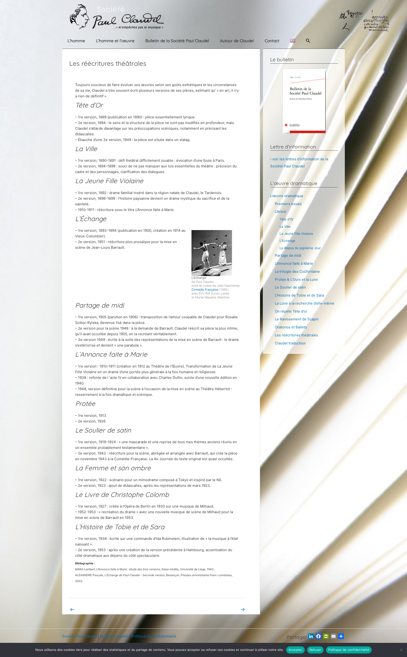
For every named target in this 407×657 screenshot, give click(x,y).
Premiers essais (288, 204)
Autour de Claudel (237, 40)
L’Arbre (280, 211)
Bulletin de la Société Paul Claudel (177, 40)
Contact (272, 40)
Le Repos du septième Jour (300, 248)
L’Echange (287, 241)
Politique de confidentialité (153, 636)
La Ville (285, 226)
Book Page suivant (226, 609)
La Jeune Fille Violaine (296, 234)
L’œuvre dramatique (286, 196)
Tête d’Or (286, 219)
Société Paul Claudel (79, 636)
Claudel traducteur (290, 343)
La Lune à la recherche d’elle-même (304, 303)
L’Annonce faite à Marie (294, 263)
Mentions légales (114, 636)
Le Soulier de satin (290, 287)
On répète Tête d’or (291, 311)
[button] (308, 41)
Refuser (315, 650)
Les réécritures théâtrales (296, 335)
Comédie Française (204, 289)
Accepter (295, 650)
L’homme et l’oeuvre (115, 40)
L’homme (76, 40)
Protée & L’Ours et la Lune (296, 279)
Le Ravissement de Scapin (297, 319)
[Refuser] (401, 650)
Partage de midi (288, 255)
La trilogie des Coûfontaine (297, 271)
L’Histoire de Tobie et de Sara (299, 295)
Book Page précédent (91, 609)
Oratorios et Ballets (291, 327)
